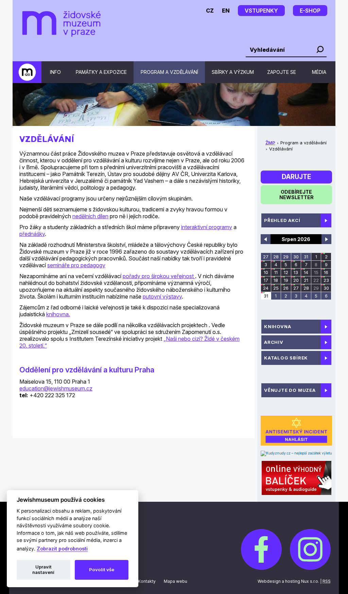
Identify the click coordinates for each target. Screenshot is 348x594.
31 (306, 256)
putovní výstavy (162, 296)
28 (276, 256)
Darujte (296, 177)
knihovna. (58, 314)
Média (319, 72)
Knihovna (277, 326)
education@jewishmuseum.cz (55, 388)
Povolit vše (101, 569)
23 (326, 280)
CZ (210, 10)
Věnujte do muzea (290, 390)
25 (276, 288)
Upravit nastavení (43, 569)
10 (266, 272)
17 (266, 280)
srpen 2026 (296, 239)
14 (306, 272)
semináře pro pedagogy (76, 265)
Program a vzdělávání (169, 72)
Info (55, 72)
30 (296, 256)
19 (286, 280)
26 (286, 288)
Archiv (273, 342)
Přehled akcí (282, 220)
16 (326, 272)
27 (265, 256)
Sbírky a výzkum (233, 72)
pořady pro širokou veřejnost (159, 276)
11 (276, 272)
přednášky (32, 233)
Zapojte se (281, 72)
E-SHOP (310, 10)
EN (226, 10)
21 (306, 280)
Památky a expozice (101, 72)
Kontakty (147, 581)
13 (296, 272)
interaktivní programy (206, 227)
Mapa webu (175, 581)
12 (286, 272)
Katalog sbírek (286, 357)
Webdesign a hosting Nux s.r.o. (288, 581)
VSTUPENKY (261, 10)
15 (316, 272)
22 (316, 280)
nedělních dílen (90, 216)
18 (276, 280)
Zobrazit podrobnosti (62, 548)
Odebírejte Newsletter (296, 194)
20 (296, 280)
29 (286, 256)
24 (265, 288)
